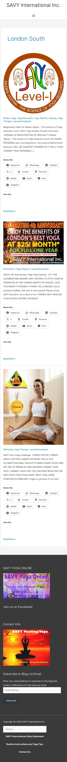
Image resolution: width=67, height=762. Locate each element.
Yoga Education (25, 118)
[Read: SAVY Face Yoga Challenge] (33, 406)
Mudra (6, 118)
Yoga (13, 118)
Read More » (9, 211)
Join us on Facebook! (17, 607)
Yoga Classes (22, 269)
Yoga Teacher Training (45, 118)
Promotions (9, 269)
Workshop (8, 449)
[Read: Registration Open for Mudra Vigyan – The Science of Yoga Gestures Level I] (33, 83)
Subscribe (11, 700)
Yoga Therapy (21, 449)
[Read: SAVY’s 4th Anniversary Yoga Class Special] (33, 242)
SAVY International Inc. (33, 5)
